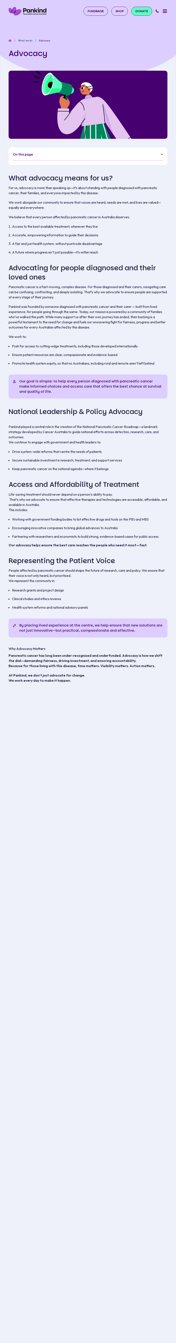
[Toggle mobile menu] (164, 11)
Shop (119, 11)
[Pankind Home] (27, 11)
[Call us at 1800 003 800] (157, 11)
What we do (25, 40)
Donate (141, 11)
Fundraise (96, 11)
